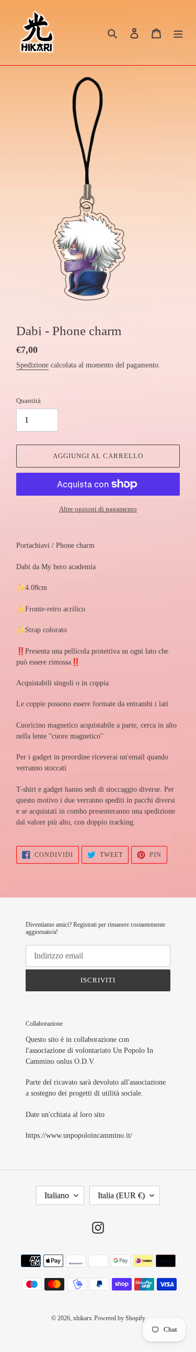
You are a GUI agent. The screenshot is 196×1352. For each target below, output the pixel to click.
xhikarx (82, 1318)
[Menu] (178, 32)
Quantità (28, 400)
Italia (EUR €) (121, 1195)
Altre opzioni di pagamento (98, 509)
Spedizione (32, 365)
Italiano (56, 1195)
